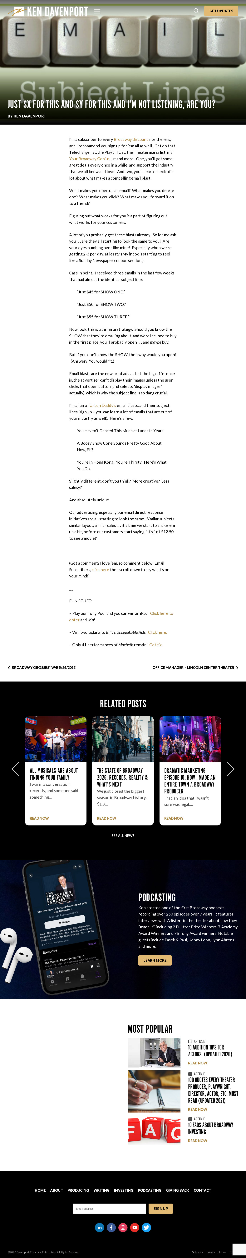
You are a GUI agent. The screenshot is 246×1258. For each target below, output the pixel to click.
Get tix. (156, 644)
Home (40, 1190)
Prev (15, 769)
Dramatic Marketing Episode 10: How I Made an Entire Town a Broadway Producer (122, 781)
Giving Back (177, 1190)
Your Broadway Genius (89, 158)
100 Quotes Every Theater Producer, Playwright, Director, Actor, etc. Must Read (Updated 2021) (213, 1090)
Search (196, 11)
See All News (123, 835)
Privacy (211, 1252)
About (56, 1190)
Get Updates (221, 11)
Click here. (157, 632)
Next (231, 769)
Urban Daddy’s (103, 405)
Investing (123, 1190)
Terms (222, 1252)
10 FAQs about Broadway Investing (210, 1128)
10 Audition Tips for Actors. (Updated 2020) (210, 1051)
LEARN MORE (155, 960)
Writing (102, 1190)
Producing (78, 1190)
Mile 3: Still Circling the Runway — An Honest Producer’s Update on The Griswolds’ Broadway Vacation (190, 784)
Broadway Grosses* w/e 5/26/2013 (44, 667)
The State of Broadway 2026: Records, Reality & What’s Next (55, 777)
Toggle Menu (97, 11)
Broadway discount (131, 139)
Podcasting (150, 1190)
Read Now (39, 818)
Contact (202, 1190)
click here (101, 569)
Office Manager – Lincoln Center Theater (193, 667)
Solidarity (197, 1252)
